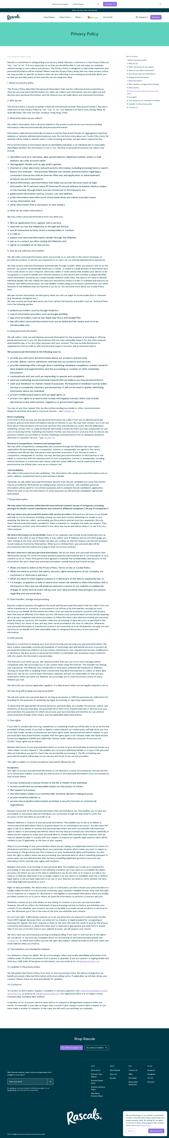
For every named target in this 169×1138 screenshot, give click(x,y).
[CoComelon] (93, 17)
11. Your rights (132, 97)
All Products (95, 1070)
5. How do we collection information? (141, 74)
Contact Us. (69, 411)
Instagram (151, 1074)
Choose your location (60, 4)
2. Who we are (132, 63)
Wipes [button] (78, 17)
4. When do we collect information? (140, 70)
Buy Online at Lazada (70, 1048)
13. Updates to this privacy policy (139, 104)
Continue (108, 4)
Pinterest (151, 1082)
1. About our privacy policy (137, 60)
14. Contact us (132, 107)
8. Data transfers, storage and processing (143, 84)
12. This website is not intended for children (143, 100)
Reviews (113, 1078)
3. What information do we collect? (140, 67)
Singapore (143, 17)
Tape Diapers (49, 17)
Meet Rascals (115, 1070)
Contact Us (49, 437)
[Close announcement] (161, 10)
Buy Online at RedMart (95, 1048)
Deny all (131, 1131)
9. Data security (133, 88)
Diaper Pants (65, 17)
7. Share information (134, 81)
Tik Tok (150, 1078)
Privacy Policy (12, 1090)
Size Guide (107, 17)
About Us (113, 1074)
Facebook (151, 1070)
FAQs (130, 1074)
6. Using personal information (138, 77)
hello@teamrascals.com (87, 961)
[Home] (13, 17)
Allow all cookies (156, 1131)
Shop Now (156, 17)
